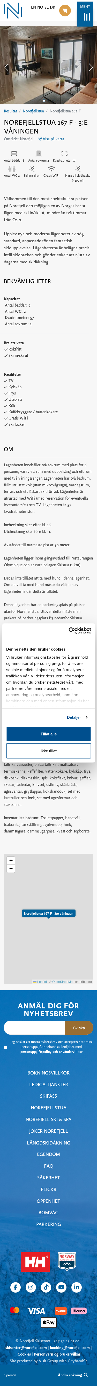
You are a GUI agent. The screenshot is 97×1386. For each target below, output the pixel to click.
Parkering (48, 1224)
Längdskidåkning (48, 1143)
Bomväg (48, 1213)
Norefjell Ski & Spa (48, 1119)
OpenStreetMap (63, 981)
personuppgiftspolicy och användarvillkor (51, 1052)
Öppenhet (48, 1201)
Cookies (24, 1354)
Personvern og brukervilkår (57, 1354)
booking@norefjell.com (70, 1348)
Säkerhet (48, 1178)
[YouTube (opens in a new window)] (61, 1287)
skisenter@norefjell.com (26, 1348)
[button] (65, 10)
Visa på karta (53, 139)
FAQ (48, 1166)
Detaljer (74, 717)
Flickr (48, 1189)
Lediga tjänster (48, 1085)
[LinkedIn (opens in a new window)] (76, 1287)
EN (33, 7)
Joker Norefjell (48, 1131)
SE (46, 7)
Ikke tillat (49, 751)
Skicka (79, 1028)
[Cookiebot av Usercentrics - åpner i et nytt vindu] (69, 630)
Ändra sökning (70, 1375)
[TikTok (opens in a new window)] (46, 1287)
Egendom (48, 1154)
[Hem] (13, 10)
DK (52, 7)
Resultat (10, 111)
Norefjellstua (33, 111)
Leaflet (41, 981)
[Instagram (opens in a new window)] (31, 1287)
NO (40, 7)
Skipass (48, 1096)
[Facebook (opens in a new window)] (15, 1287)
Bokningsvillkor (48, 1073)
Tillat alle (49, 734)
